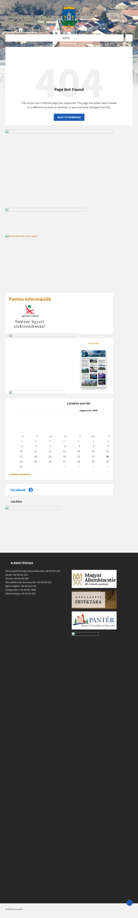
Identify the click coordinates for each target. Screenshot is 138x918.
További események (20, 474)
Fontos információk (30, 299)
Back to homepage (69, 117)
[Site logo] (69, 27)
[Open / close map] (129, 38)
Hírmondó (93, 343)
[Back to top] (129, 903)
